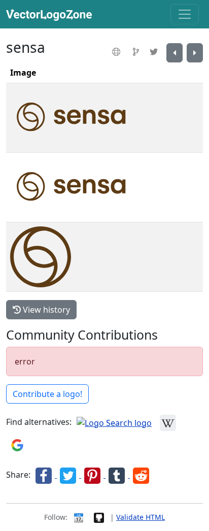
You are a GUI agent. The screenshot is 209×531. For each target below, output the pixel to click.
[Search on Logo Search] (114, 421)
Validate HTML (140, 517)
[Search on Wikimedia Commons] (168, 421)
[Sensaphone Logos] (195, 52)
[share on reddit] (141, 474)
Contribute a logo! (47, 394)
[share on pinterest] (93, 474)
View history (45, 309)
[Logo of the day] (78, 517)
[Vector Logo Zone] (51, 14)
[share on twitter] (69, 474)
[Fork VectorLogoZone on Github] (99, 517)
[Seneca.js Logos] (174, 52)
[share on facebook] (44, 474)
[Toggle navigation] (184, 14)
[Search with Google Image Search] (17, 444)
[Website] (117, 51)
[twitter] (155, 51)
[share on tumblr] (118, 474)
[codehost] (137, 51)
